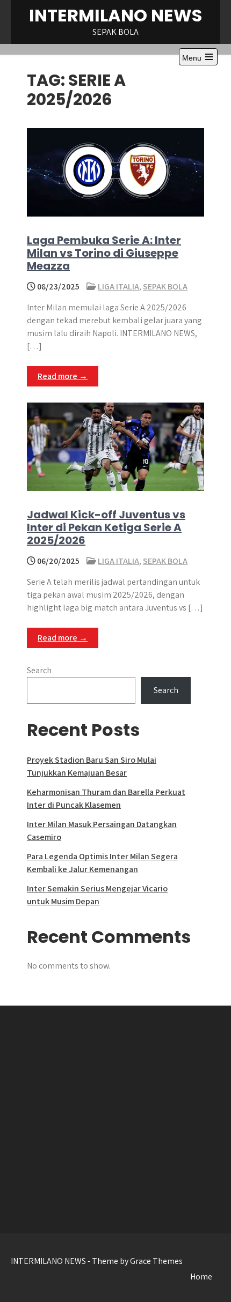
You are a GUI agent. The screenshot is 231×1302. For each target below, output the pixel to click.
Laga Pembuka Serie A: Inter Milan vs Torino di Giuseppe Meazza (104, 253)
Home (201, 1276)
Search (39, 670)
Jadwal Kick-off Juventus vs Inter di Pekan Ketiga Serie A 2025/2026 (106, 527)
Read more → (63, 376)
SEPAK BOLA (165, 286)
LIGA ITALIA (118, 286)
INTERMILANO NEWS (115, 15)
